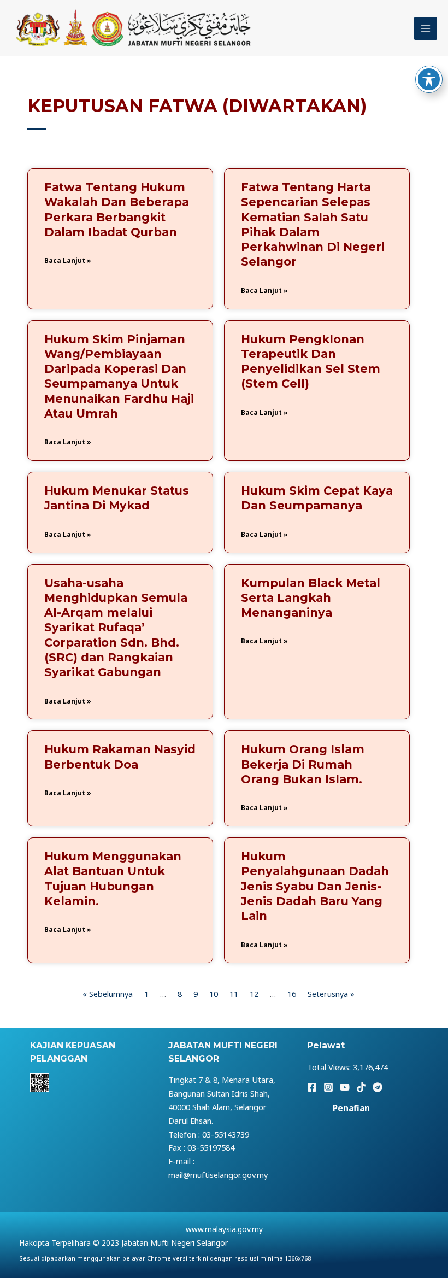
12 (254, 993)
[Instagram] (328, 1087)
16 (291, 993)
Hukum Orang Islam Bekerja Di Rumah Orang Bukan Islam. (302, 764)
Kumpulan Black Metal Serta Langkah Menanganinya (310, 598)
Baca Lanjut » (67, 260)
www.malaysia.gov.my (224, 1229)
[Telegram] (377, 1087)
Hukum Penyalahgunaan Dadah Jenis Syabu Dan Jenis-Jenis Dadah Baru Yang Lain (315, 886)
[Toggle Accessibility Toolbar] (429, 79)
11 (233, 993)
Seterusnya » (331, 993)
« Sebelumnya (107, 993)
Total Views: (330, 1067)
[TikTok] (361, 1087)
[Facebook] (312, 1087)
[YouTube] (345, 1087)
